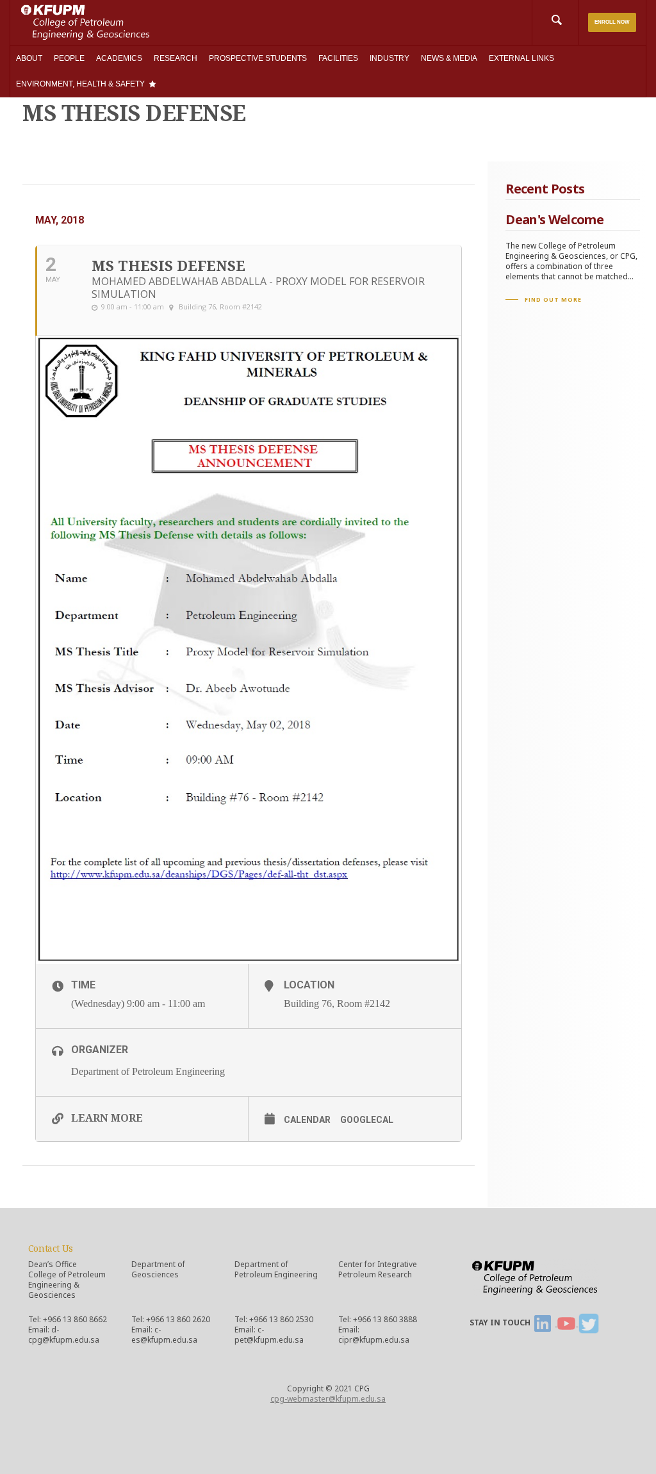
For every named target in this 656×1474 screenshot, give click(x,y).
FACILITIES (338, 58)
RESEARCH (175, 58)
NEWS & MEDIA (449, 58)
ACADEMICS (119, 58)
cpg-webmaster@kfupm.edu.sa (328, 1398)
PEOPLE (69, 58)
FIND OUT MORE (553, 299)
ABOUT (29, 58)
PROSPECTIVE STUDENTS (258, 58)
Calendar (307, 1120)
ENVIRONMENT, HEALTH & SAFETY (80, 83)
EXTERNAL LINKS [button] (521, 58)
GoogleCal (366, 1120)
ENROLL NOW (612, 22)
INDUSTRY (389, 58)
